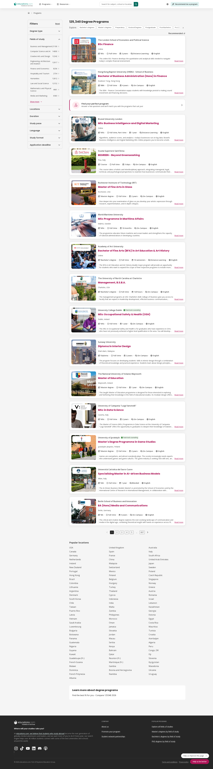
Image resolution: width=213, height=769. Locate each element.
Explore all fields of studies (162, 726)
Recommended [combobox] (176, 33)
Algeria (152, 642)
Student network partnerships (113, 736)
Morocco (113, 618)
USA (71, 547)
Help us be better (200, 761)
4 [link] (126, 532)
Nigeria (72, 646)
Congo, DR (154, 650)
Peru (151, 646)
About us (105, 726)
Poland (152, 571)
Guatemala (74, 642)
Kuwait (72, 654)
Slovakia (113, 630)
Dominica (73, 670)
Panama (73, 638)
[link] (37, 13)
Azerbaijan (154, 638)
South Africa (154, 555)
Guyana (72, 650)
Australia (153, 547)
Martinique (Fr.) (116, 662)
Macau (112, 638)
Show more (34, 102)
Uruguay (153, 674)
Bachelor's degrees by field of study (166, 736)
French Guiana (76, 662)
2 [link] (116, 532)
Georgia (152, 610)
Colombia (73, 583)
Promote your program (111, 731)
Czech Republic (155, 575)
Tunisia (152, 630)
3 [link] (121, 532)
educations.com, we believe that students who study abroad (40, 733)
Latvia (72, 614)
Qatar (111, 654)
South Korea (75, 599)
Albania (72, 678)
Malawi (72, 666)
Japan (151, 563)
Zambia (112, 610)
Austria (152, 591)
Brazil (72, 579)
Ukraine (152, 670)
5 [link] (131, 532)
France (112, 555)
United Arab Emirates (158, 559)
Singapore (153, 579)
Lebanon (153, 603)
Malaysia (113, 563)
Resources (64, 4)
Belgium (113, 579)
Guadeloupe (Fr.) (76, 658)
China (111, 559)
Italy (151, 551)
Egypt (151, 618)
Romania (153, 595)
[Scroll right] (183, 28)
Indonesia (113, 599)
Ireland (72, 563)
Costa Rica (153, 622)
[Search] (136, 4)
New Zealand (75, 567)
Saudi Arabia (75, 622)
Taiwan (72, 607)
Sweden (152, 567)
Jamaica (112, 626)
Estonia (152, 614)
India (111, 603)
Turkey (112, 587)
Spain (111, 551)
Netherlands (75, 559)
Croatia (152, 634)
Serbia (112, 642)
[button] (45, 46)
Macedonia (154, 666)
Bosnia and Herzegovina (120, 670)
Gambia (112, 666)
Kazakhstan (154, 607)
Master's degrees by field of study (165, 731)
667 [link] (142, 532)
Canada (72, 551)
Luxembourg (75, 626)
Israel (151, 599)
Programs (46, 4)
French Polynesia (77, 674)
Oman (112, 622)
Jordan (112, 634)
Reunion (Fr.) (115, 658)
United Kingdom (116, 547)
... (136, 532)
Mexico (112, 571)
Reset (57, 23)
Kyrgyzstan (154, 662)
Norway (152, 583)
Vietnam (73, 618)
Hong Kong (74, 575)
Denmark (73, 595)
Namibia (113, 674)
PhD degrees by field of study (163, 741)
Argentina (74, 591)
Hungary (113, 583)
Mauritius (153, 626)
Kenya (112, 646)
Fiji (150, 654)
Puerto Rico (74, 610)
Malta (111, 607)
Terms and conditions (170, 762)
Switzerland (114, 567)
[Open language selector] (167, 4)
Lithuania (73, 587)
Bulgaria (73, 630)
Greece (152, 587)
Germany (73, 555)
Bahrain (112, 650)
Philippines (114, 614)
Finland (112, 575)
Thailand (113, 591)
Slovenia (152, 658)
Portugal (73, 571)
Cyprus (112, 595)
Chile (71, 603)
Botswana (74, 634)
